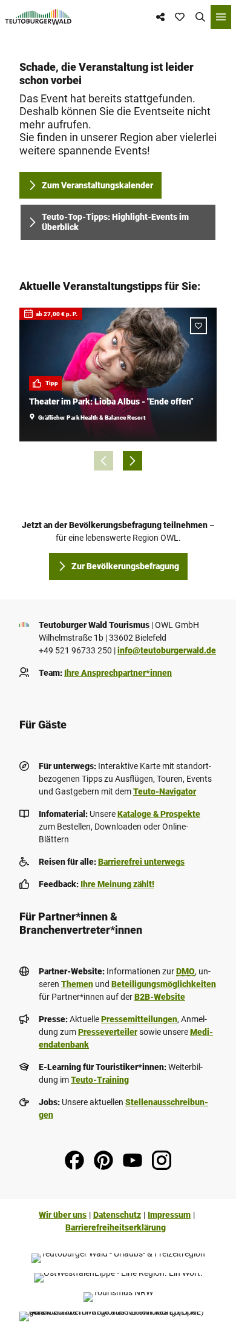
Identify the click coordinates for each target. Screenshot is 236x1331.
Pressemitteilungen (139, 1019)
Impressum (169, 1215)
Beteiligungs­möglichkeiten (163, 984)
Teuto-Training (100, 1080)
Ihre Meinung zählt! (117, 884)
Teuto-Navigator (164, 791)
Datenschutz (117, 1215)
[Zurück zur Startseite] (38, 17)
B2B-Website (159, 997)
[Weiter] (132, 461)
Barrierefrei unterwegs (141, 862)
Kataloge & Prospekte (158, 814)
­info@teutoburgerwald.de (166, 650)
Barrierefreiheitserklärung (115, 1227)
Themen (77, 984)
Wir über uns (63, 1215)
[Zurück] (103, 461)
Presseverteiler (107, 1032)
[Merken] (198, 325)
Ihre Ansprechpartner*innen (118, 673)
